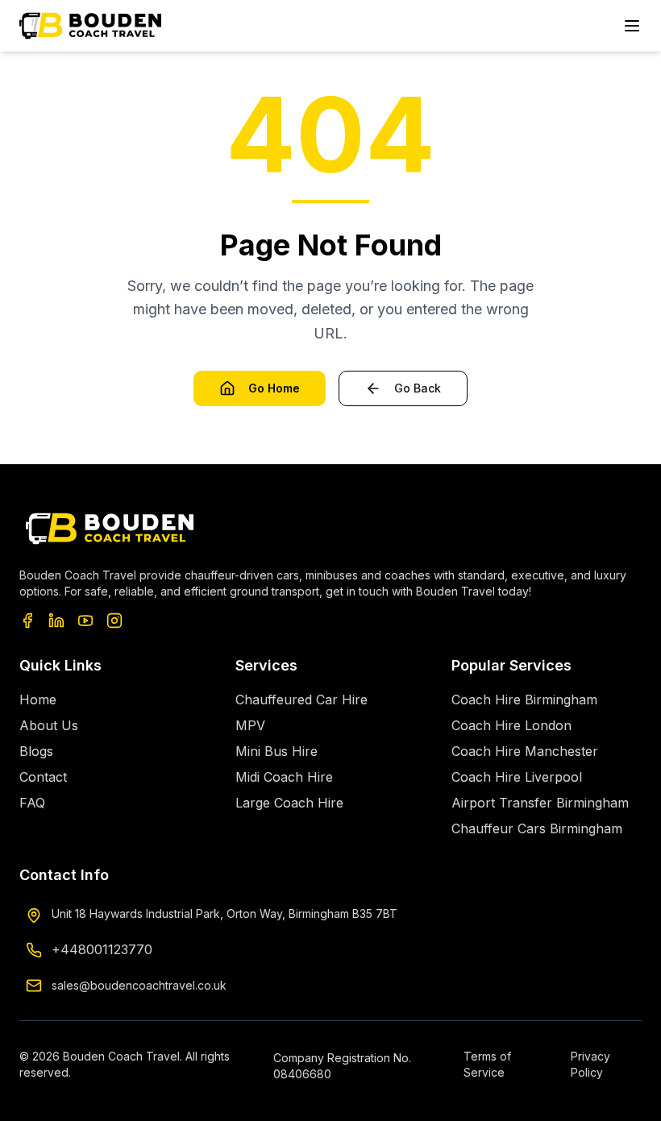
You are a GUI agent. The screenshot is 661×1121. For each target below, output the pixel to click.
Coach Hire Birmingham (524, 699)
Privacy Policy (590, 1064)
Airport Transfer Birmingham (540, 803)
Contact (43, 777)
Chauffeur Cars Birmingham (536, 828)
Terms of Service (487, 1064)
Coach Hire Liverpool (516, 777)
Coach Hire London (511, 725)
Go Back (417, 388)
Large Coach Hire (289, 803)
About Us (48, 725)
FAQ (32, 803)
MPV (250, 725)
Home (37, 699)
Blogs (36, 751)
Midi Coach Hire (284, 777)
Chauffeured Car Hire (301, 699)
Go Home (274, 388)
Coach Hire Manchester (524, 751)
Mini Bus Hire (276, 751)
